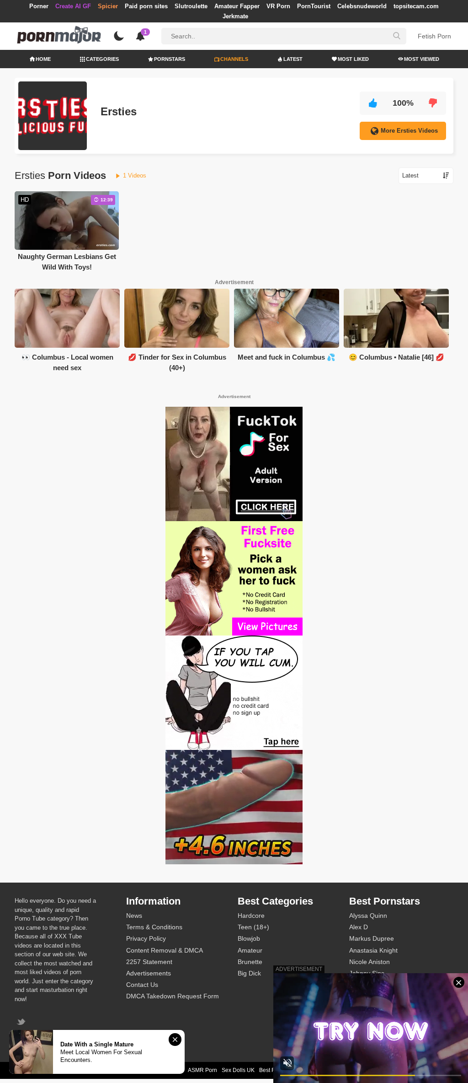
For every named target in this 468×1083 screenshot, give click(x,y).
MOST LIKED (353, 59)
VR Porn (278, 6)
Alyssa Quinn (368, 915)
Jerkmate (235, 16)
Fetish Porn (434, 36)
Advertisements (148, 973)
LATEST (293, 59)
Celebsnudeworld (362, 6)
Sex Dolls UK (238, 1070)
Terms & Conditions (154, 927)
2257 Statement (149, 961)
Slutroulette (191, 6)
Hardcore (251, 915)
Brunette (250, 961)
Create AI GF (73, 6)
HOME (43, 59)
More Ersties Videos (409, 130)
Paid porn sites (146, 6)
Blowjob (249, 938)
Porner (38, 6)
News (134, 915)
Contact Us (142, 984)
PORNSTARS (169, 59)
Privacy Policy (146, 938)
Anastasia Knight (373, 950)
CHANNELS (234, 59)
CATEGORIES (102, 59)
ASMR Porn (202, 1070)
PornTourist (313, 6)
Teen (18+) (253, 927)
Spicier (108, 6)
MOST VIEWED (421, 59)
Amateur (250, 950)
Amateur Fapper (237, 6)
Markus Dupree (371, 938)
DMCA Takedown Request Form (172, 996)
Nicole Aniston (369, 961)
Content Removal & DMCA (164, 950)
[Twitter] (22, 1022)
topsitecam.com (416, 6)
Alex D (358, 927)
